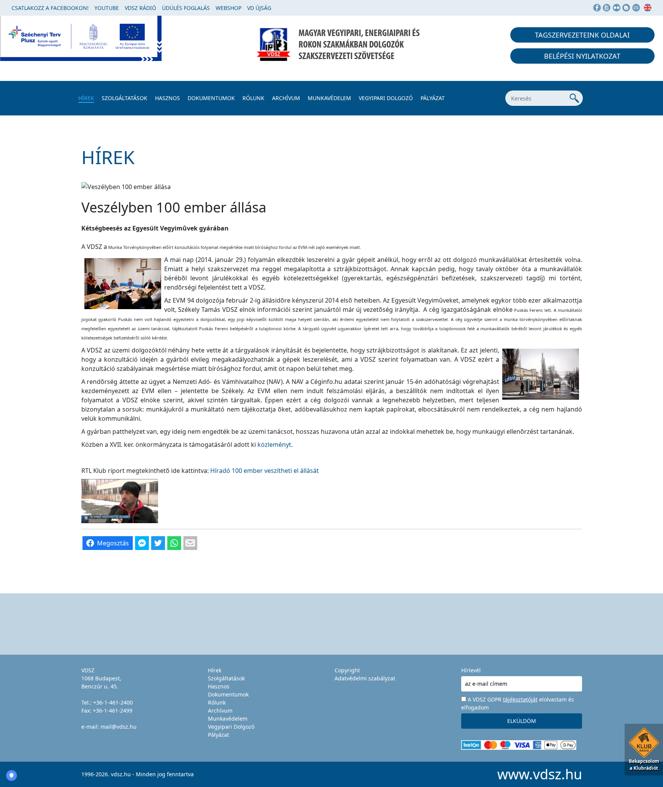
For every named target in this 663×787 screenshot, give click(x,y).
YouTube (106, 8)
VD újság (259, 8)
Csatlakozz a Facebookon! (50, 8)
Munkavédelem (329, 98)
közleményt (274, 444)
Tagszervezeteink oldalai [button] (582, 35)
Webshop (228, 8)
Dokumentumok (211, 98)
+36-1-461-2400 (113, 702)
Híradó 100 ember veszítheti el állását (264, 470)
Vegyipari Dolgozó (386, 98)
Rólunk (253, 98)
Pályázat (433, 98)
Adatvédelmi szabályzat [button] (365, 678)
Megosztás (113, 543)
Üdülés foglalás (186, 8)
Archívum (286, 98)
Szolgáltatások (124, 98)
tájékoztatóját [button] (520, 699)
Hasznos (167, 98)
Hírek (86, 98)
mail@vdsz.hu (119, 726)
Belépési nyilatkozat (582, 56)
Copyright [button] (347, 670)
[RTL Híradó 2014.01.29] (119, 500)
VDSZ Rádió (140, 8)
